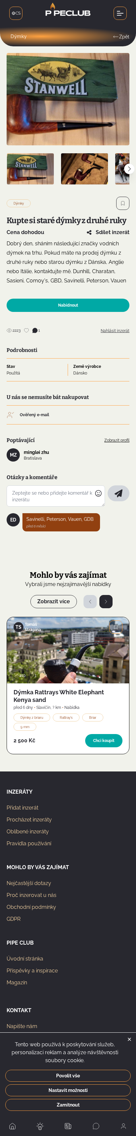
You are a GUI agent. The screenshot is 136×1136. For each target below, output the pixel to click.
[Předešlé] (90, 601)
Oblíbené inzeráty (28, 831)
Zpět (124, 36)
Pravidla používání (29, 843)
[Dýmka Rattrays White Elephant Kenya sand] (68, 650)
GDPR (13, 919)
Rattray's (66, 717)
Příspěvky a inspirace (32, 970)
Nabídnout (68, 305)
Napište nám (22, 1026)
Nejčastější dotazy (29, 883)
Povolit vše (68, 1075)
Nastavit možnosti (68, 1090)
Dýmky (19, 36)
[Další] (106, 601)
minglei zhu (36, 452)
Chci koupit (104, 740)
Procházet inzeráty (29, 819)
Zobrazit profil (116, 440)
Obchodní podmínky (31, 907)
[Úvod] (68, 13)
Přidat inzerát (22, 808)
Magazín (17, 982)
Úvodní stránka (25, 959)
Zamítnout (68, 1105)
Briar (92, 717)
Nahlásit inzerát (115, 330)
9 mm (24, 727)
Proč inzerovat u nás (31, 895)
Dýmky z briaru (31, 717)
